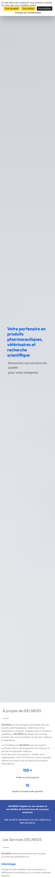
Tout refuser (28, 8)
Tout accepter (11, 8)
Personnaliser (44, 8)
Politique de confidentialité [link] (28, 12)
